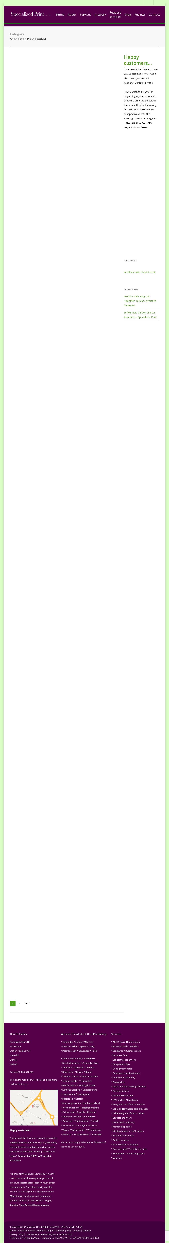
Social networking (48, 685)
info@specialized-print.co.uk (139, 272)
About (21, 1230)
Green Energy (30, 451)
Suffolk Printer (43, 455)
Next (27, 1003)
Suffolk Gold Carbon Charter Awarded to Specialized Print (29, 86)
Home (13, 1230)
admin (19, 96)
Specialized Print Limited (35, 96)
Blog (26, 571)
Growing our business (39, 681)
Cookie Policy (32, 1234)
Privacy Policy (17, 1234)
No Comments (35, 774)
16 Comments (28, 580)
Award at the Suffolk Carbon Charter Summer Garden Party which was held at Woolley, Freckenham (33, 556)
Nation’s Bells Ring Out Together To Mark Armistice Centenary (140, 301)
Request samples (55, 1230)
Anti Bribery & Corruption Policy (56, 1234)
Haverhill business (45, 451)
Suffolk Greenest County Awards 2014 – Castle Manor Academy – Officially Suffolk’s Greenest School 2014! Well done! (35, 916)
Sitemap (87, 1230)
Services (30, 1230)
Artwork (41, 1230)
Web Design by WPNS (71, 1226)
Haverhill (17, 685)
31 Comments (27, 204)
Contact (77, 1230)
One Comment (28, 940)
